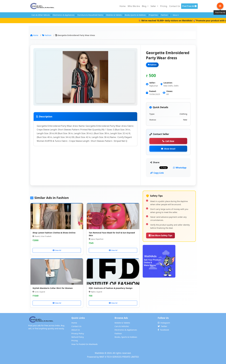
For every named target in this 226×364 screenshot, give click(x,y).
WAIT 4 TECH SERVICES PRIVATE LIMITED (119, 356)
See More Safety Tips (161, 235)
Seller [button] (154, 6)
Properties (153, 15)
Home (123, 6)
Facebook (164, 329)
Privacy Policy (77, 333)
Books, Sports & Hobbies (126, 337)
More (175, 15)
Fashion (164, 15)
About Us (75, 329)
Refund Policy (77, 337)
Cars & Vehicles (122, 326)
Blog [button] (144, 6)
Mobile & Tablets (122, 322)
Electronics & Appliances (63, 15)
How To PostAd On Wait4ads (84, 344)
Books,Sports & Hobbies (135, 15)
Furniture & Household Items (90, 15)
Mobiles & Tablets (114, 15)
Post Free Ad (188, 6)
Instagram (165, 322)
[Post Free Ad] (220, 6)
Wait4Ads (99, 353)
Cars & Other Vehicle (41, 15)
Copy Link (159, 172)
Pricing (163, 6)
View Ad (58, 250)
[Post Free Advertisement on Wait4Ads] (169, 261)
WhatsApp (181, 167)
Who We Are (134, 6)
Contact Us (174, 6)
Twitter (164, 326)
